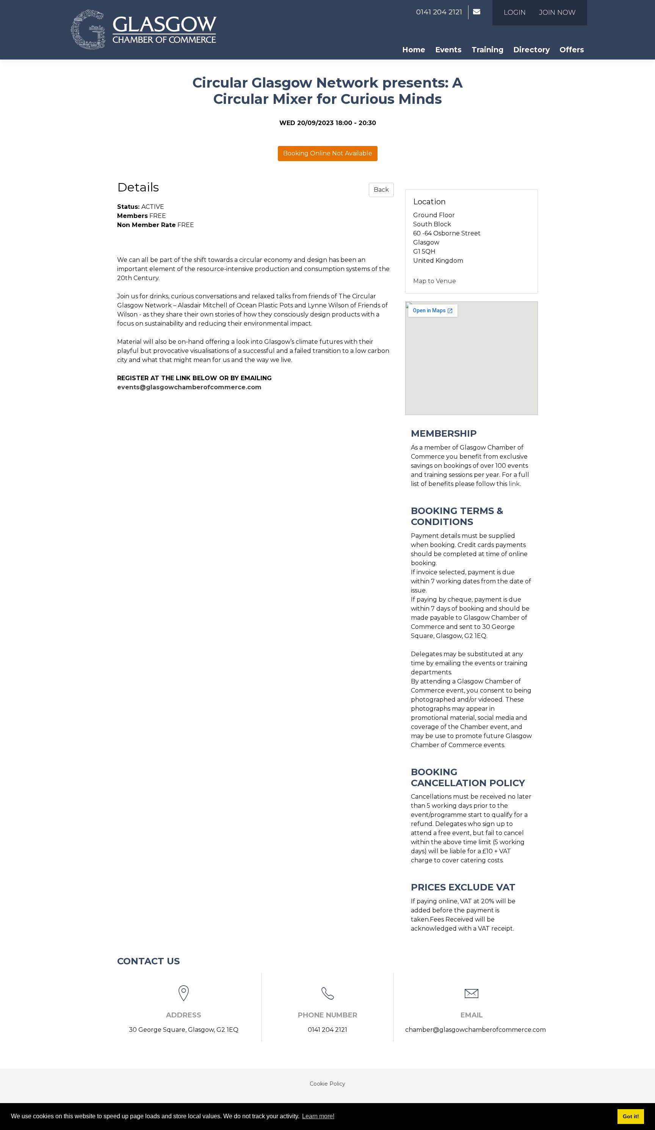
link (514, 483)
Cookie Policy (327, 1083)
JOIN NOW (557, 12)
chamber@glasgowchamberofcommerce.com (475, 1029)
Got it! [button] (631, 1116)
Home (413, 49)
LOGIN (515, 12)
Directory (531, 49)
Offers (571, 49)
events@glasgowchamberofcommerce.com (190, 387)
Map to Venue (434, 281)
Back (381, 189)
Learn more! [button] (318, 1116)
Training (487, 49)
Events (448, 49)
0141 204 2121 (439, 12)
